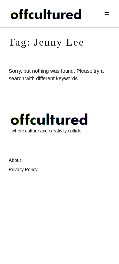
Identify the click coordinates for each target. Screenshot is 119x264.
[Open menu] (106, 13)
